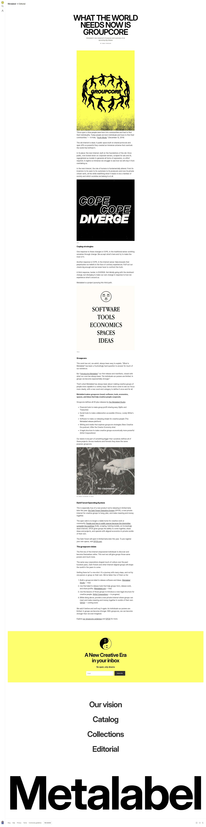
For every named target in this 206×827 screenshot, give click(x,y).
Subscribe (120, 673)
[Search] (2, 6)
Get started (47, 822)
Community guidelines (35, 823)
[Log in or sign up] (2, 10)
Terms (25, 823)
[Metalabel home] (2, 822)
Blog (9, 823)
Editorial (22, 4)
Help (13, 823)
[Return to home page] (2, 2)
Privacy (19, 823)
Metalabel (12, 4)
